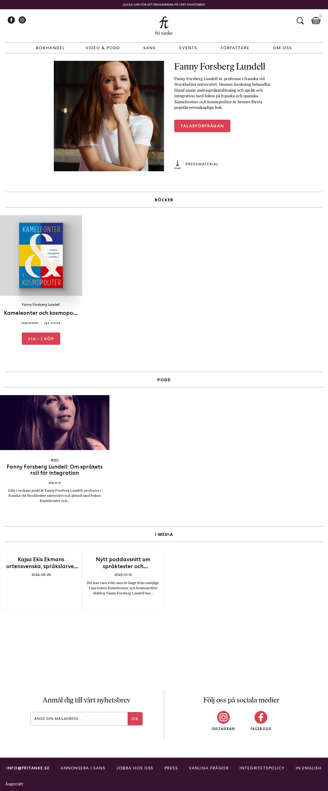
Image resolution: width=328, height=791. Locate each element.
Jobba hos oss (134, 768)
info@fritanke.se (27, 768)
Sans (149, 48)
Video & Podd (103, 48)
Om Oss (282, 48)
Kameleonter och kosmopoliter (44, 313)
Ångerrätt (14, 784)
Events (188, 48)
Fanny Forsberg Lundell (40, 304)
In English (309, 768)
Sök (300, 21)
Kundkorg (316, 21)
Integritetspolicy (262, 768)
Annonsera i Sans (82, 768)
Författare (235, 48)
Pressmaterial (202, 164)
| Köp (41, 338)
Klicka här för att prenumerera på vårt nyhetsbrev (164, 5)
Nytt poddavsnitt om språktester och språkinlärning (123, 566)
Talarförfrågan (202, 125)
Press (171, 768)
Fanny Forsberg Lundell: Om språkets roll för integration (54, 469)
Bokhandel (50, 48)
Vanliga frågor (209, 768)
